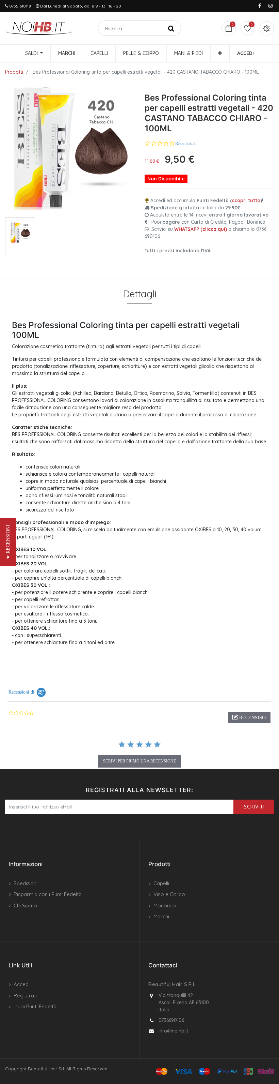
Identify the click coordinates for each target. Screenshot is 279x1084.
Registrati (25, 995)
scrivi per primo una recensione (139, 761)
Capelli (161, 883)
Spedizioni (25, 883)
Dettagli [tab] (140, 294)
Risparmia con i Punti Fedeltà (48, 894)
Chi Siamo (25, 905)
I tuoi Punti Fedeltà (35, 1006)
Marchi (161, 916)
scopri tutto (246, 200)
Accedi (22, 984)
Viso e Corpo (169, 894)
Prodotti (14, 72)
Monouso (164, 905)
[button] (220, 53)
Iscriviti (254, 807)
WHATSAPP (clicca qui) (200, 229)
